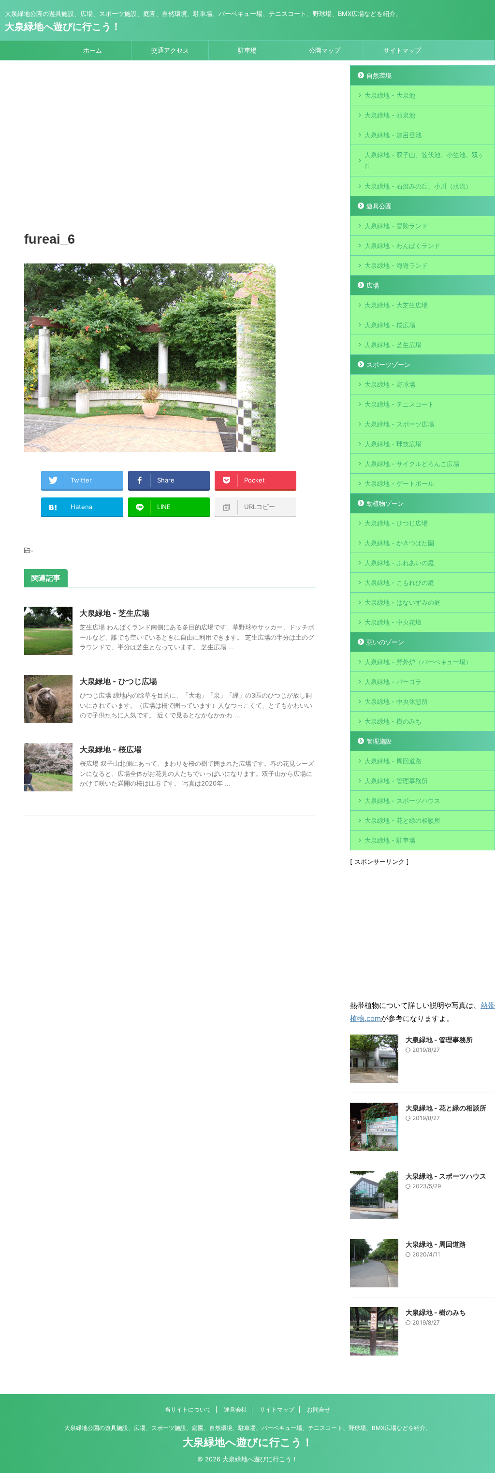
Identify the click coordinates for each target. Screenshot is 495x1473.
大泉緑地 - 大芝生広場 (396, 305)
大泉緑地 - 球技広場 (393, 444)
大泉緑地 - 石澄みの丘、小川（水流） (418, 186)
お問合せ (318, 1409)
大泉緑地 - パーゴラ (393, 681)
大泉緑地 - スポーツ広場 (399, 424)
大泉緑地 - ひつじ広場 (118, 681)
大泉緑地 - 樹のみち (393, 721)
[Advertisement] (170, 147)
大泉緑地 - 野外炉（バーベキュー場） (418, 662)
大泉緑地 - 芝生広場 (114, 613)
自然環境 (379, 75)
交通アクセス (170, 50)
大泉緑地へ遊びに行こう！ (63, 26)
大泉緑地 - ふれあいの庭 (399, 563)
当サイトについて (188, 1409)
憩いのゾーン (385, 642)
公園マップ (324, 50)
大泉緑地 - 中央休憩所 (396, 701)
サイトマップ (402, 50)
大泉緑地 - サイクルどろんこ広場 (411, 463)
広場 (372, 285)
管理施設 (379, 741)
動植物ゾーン (385, 503)
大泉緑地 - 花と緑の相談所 (402, 820)
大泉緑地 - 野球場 (389, 384)
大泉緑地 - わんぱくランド (402, 245)
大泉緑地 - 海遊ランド (396, 265)
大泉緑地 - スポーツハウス (402, 800)
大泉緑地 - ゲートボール (399, 483)
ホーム (92, 50)
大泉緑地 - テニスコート (399, 404)
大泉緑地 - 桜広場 (111, 749)
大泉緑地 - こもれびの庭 (399, 582)
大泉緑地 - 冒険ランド (396, 226)
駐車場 (247, 50)
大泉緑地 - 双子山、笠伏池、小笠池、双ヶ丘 (424, 160)
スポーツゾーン (388, 364)
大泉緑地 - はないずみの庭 (402, 602)
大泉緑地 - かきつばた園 (399, 543)
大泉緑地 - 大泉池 (389, 95)
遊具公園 (379, 206)
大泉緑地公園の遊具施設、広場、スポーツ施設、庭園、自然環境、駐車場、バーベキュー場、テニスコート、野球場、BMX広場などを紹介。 (247, 1427)
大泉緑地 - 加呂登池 (402, 135)
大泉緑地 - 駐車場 (389, 840)
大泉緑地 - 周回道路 (393, 761)
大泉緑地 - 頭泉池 (389, 115)
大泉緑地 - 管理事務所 (396, 781)
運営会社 (235, 1409)
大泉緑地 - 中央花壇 (393, 622)
